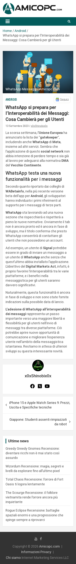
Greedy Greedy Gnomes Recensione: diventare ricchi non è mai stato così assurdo (33, 453)
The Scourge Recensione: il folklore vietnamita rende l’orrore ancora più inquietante (32, 497)
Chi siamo (13, 558)
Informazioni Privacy (36, 552)
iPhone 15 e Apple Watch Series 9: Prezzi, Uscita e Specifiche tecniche (39, 405)
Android (11, 99)
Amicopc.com (49, 546)
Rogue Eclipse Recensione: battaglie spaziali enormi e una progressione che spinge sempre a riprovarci (34, 515)
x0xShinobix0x (39, 125)
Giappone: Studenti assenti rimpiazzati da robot (38, 422)
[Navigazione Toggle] (7, 21)
